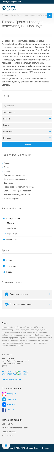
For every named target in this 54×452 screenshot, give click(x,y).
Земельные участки (12, 199)
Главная (5, 15)
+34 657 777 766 (9, 374)
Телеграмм (11, 399)
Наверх (45, 448)
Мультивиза (7, 436)
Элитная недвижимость (14, 175)
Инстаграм (11, 394)
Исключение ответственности (15, 428)
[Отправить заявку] (49, 15)
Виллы (7, 163)
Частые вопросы (9, 432)
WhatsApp (23, 371)
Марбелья (11, 228)
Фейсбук (10, 409)
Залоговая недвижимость (15, 179)
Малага (10, 223)
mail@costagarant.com (12, 2)
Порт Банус (12, 234)
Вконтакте (10, 404)
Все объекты (7, 424)
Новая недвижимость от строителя (19, 187)
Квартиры (8, 171)
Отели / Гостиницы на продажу (17, 191)
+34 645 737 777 (9, 371)
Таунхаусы (8, 183)
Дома (6, 167)
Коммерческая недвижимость (17, 195)
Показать (27, 144)
